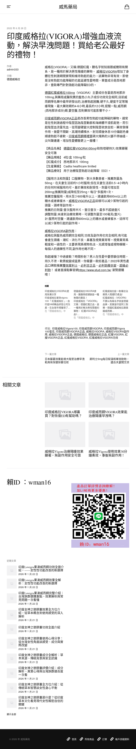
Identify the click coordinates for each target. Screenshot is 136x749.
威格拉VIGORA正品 (82, 200)
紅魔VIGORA (116, 334)
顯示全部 (11, 714)
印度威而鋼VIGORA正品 (61, 118)
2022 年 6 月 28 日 (16, 28)
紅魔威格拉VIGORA (76, 337)
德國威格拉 (13, 79)
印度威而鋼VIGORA (90, 328)
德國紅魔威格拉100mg (60, 92)
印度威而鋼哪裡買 (81, 136)
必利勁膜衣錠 (107, 265)
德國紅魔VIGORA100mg (80, 148)
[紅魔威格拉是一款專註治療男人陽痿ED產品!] (117, 302)
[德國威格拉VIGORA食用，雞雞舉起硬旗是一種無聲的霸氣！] (88, 304)
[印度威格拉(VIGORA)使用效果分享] (59, 300)
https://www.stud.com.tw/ (94, 270)
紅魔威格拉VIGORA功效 (103, 337)
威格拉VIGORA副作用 (59, 231)
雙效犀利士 (70, 265)
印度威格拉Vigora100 (65, 328)
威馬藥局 (68, 7)
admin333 (13, 69)
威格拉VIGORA (106, 71)
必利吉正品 (88, 265)
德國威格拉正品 (97, 334)
